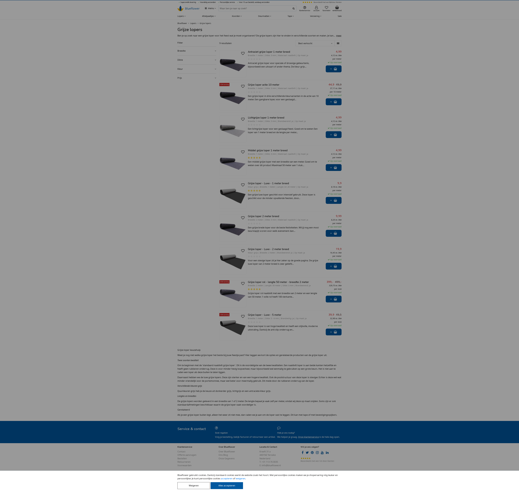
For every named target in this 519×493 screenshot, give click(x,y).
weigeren (240, 478)
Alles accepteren (226, 485)
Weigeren (194, 485)
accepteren (226, 478)
